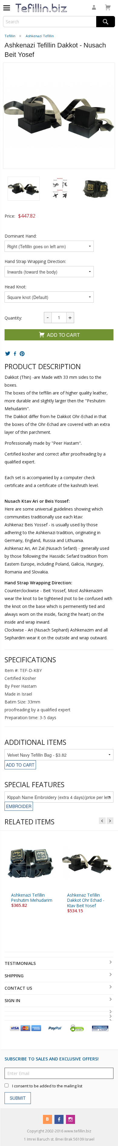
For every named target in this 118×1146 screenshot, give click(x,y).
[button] (24, 189)
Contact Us (18, 988)
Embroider (18, 806)
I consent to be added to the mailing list (47, 1086)
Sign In (12, 1000)
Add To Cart (63, 334)
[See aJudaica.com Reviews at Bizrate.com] (100, 1028)
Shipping (14, 976)
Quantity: (13, 318)
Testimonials (20, 963)
